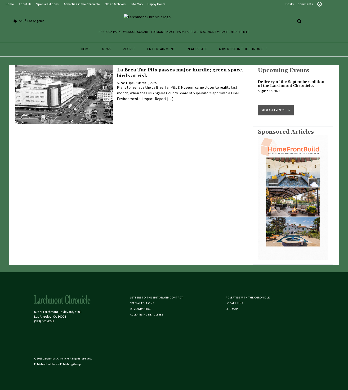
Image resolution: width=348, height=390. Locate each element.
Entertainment (161, 49)
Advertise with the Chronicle (248, 298)
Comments (305, 4)
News (106, 49)
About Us (25, 4)
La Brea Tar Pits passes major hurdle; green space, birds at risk (180, 73)
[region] (293, 92)
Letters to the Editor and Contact (156, 298)
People (129, 49)
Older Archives (115, 4)
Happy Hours (156, 4)
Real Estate (197, 49)
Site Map (136, 4)
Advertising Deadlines (146, 315)
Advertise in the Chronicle (81, 4)
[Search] (299, 21)
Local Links (234, 303)
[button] (276, 110)
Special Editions (47, 4)
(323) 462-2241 (44, 321)
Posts (290, 4)
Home (10, 4)
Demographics (140, 309)
